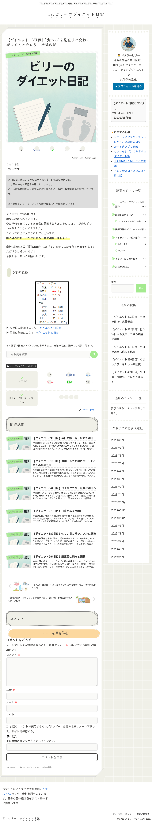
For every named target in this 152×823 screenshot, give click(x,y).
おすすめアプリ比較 (126, 146)
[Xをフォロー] (66, 397)
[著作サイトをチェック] (61, 397)
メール (12, 702)
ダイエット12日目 (48, 332)
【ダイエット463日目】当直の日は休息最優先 (128, 319)
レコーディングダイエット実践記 (23, 366)
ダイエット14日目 (50, 328)
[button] (67, 148)
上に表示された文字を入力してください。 (31, 741)
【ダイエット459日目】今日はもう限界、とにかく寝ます (128, 377)
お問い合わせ (143, 813)
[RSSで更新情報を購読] (76, 397)
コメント (13, 655)
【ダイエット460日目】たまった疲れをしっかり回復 (128, 361)
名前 (10, 690)
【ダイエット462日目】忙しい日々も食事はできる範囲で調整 (128, 334)
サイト (10, 714)
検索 (113, 282)
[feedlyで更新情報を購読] (71, 397)
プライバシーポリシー (123, 813)
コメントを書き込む (53, 633)
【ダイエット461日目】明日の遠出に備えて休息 (128, 349)
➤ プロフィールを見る (128, 86)
